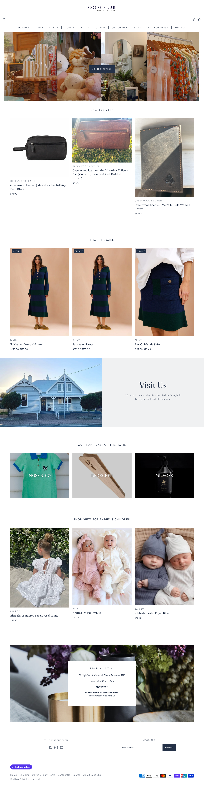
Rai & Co (15, 611)
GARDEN (100, 27)
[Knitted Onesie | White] (102, 566)
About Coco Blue (92, 774)
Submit (169, 747)
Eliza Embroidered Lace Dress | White (34, 615)
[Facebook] (50, 747)
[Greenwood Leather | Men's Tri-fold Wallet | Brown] (164, 157)
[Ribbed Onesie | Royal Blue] (164, 566)
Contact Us (64, 774)
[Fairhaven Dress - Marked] (39, 292)
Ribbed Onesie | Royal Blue (152, 613)
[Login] (194, 19)
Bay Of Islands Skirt (147, 344)
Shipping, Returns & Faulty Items (37, 774)
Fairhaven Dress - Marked (26, 344)
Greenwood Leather (23, 181)
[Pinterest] (61, 747)
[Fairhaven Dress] (102, 292)
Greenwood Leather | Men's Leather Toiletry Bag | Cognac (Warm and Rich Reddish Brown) (100, 174)
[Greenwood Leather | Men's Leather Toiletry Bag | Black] (39, 147)
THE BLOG (180, 27)
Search (76, 774)
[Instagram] (56, 747)
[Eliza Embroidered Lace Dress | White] (39, 568)
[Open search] (4, 19)
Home (13, 774)
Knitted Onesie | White (86, 612)
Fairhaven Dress (82, 344)
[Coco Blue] (102, 9)
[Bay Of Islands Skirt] (164, 292)
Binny (14, 340)
